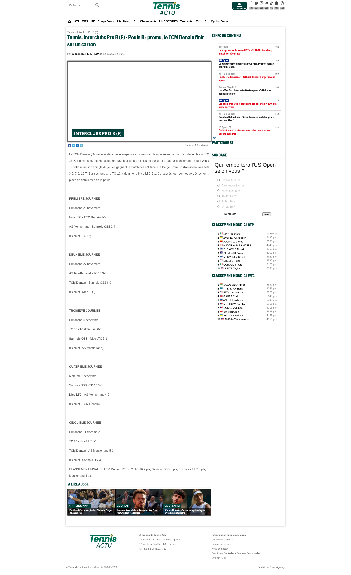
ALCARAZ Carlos (233, 241)
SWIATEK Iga (231, 311)
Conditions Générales (223, 553)
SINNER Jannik (232, 233)
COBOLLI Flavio (232, 264)
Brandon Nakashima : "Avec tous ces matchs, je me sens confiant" (249, 117)
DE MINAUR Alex (233, 253)
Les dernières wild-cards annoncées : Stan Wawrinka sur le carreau (249, 104)
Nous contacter (220, 548)
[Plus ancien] (214, 138)
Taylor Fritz (229, 196)
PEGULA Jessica (233, 292)
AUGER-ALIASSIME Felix (238, 245)
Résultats (123, 21)
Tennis (70, 32)
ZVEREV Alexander (234, 237)
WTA (85, 21)
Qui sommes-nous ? (222, 539)
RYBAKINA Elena (233, 288)
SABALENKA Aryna (234, 284)
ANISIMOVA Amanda (237, 319)
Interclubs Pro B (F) (87, 32)
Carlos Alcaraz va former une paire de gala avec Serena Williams (249, 130)
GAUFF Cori (230, 296)
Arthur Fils (228, 201)
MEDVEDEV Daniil (234, 256)
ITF (93, 21)
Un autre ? (228, 206)
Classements (148, 21)
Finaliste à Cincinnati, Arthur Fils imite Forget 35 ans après (249, 77)
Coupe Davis (106, 21)
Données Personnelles (248, 553)
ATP (77, 21)
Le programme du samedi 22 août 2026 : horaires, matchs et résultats (249, 50)
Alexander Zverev (233, 185)
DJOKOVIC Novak (233, 249)
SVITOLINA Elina (233, 315)
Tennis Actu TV (189, 21)
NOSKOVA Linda (233, 307)
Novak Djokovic (232, 190)
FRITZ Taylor (232, 268)
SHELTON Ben (232, 260)
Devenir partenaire (221, 544)
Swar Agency (277, 567)
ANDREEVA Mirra (233, 300)
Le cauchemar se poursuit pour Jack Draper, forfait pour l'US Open (249, 63)
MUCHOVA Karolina (234, 304)
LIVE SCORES (168, 21)
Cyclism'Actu (219, 21)
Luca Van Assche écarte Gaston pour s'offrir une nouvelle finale (249, 90)
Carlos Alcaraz (231, 180)
